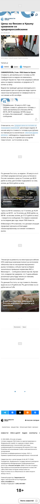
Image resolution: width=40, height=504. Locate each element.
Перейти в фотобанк (23, 58)
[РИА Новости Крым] (8, 19)
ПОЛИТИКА (6, 427)
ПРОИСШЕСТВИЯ (25, 427)
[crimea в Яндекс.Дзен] (20, 412)
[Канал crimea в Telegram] (5, 412)
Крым (24, 327)
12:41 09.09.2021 (5, 33)
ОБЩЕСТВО (15, 427)
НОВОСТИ (4, 433)
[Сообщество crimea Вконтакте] (12, 412)
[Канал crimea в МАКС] (35, 412)
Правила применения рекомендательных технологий (19, 455)
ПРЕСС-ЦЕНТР (15, 433)
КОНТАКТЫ (33, 433)
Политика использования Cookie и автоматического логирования (19, 450)
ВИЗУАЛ (35, 427)
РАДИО (24, 433)
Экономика (17, 327)
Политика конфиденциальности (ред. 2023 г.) (16, 453)
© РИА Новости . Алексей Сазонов (9, 58)
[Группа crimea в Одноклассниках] (27, 412)
